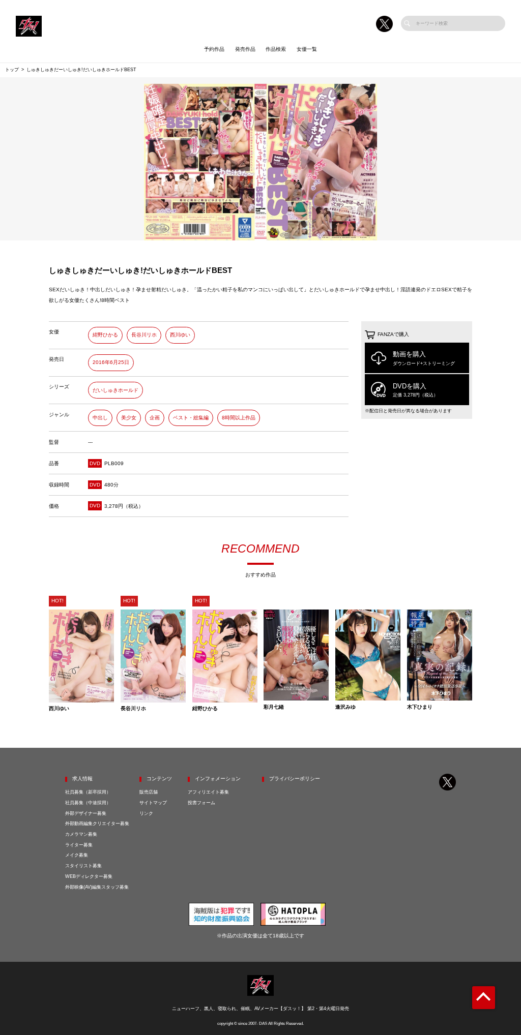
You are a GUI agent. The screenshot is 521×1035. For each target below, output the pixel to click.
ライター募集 (79, 844)
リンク (146, 813)
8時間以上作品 (238, 417)
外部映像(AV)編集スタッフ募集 (97, 887)
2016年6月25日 (111, 362)
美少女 (128, 417)
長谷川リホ (144, 335)
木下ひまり (419, 707)
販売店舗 (148, 792)
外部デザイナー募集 (85, 813)
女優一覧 (307, 49)
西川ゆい (180, 335)
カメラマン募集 (81, 834)
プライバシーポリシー (294, 778)
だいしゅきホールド (115, 390)
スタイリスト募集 (83, 865)
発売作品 (245, 49)
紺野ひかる (105, 335)
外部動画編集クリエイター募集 (97, 823)
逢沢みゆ (345, 707)
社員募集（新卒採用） (88, 792)
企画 (155, 417)
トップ (12, 69)
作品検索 (276, 49)
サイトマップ (153, 802)
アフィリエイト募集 (208, 792)
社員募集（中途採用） (88, 802)
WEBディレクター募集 (88, 876)
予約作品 (214, 49)
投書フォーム (201, 802)
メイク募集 (76, 855)
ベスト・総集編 (191, 417)
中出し (100, 417)
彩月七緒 (274, 707)
